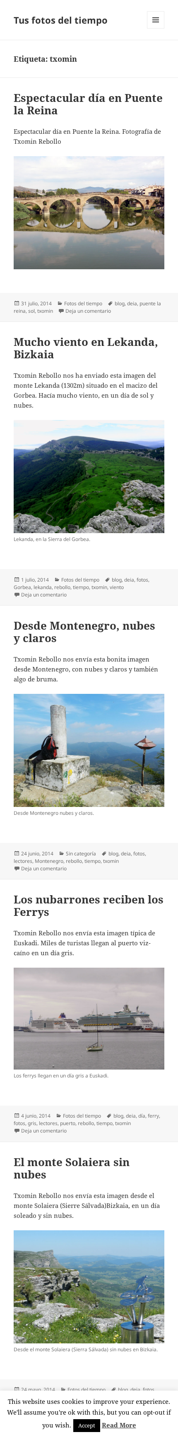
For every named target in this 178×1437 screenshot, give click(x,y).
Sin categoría (81, 853)
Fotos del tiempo (83, 303)
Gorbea (22, 587)
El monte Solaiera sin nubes (72, 1168)
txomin (45, 310)
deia (132, 303)
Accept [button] (86, 1425)
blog (120, 303)
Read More (119, 1425)
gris (32, 1123)
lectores (23, 861)
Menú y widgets (155, 28)
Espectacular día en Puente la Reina (88, 104)
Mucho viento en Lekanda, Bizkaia (86, 348)
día (141, 1115)
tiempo (81, 587)
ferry (153, 1115)
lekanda (43, 587)
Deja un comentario (88, 310)
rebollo (62, 587)
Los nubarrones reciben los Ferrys (89, 905)
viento (117, 587)
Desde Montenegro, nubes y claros (84, 631)
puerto (67, 1123)
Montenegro (49, 861)
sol (31, 310)
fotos (142, 579)
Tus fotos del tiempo (61, 20)
